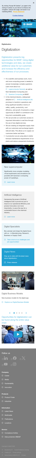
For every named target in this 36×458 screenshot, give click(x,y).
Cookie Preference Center (21, 450)
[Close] (33, 3)
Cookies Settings (18, 15)
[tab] (14, 313)
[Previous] (10, 313)
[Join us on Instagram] (13, 365)
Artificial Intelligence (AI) (25, 100)
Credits (6, 452)
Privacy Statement (18, 11)
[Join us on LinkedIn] (5, 359)
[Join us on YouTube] (5, 365)
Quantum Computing (16, 94)
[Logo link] (28, 25)
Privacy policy (16, 452)
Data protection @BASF (11, 455)
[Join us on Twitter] (22, 359)
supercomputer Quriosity (17, 89)
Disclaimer (7, 450)
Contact (23, 455)
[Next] (26, 313)
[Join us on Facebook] (14, 359)
